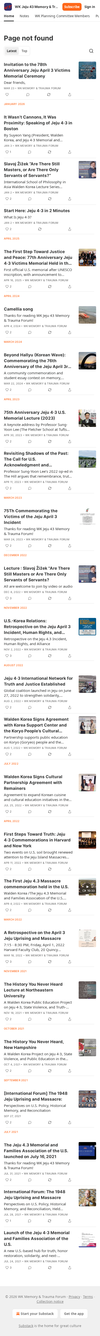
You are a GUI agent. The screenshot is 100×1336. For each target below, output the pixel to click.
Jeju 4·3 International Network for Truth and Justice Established (38, 681)
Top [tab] (24, 51)
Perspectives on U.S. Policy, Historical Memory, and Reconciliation (35, 1108)
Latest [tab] (12, 51)
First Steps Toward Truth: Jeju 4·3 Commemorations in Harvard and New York (37, 840)
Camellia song (18, 309)
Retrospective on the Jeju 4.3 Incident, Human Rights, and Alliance (35, 641)
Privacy (74, 1296)
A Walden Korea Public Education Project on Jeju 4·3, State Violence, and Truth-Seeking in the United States (38, 1004)
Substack (26, 1325)
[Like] (7, 94)
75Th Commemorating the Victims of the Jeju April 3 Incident (31, 516)
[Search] (91, 51)
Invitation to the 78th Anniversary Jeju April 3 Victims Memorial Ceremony (37, 70)
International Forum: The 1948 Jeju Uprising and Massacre (34, 1194)
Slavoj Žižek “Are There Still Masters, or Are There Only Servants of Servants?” (32, 169)
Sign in (89, 7)
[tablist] (17, 51)
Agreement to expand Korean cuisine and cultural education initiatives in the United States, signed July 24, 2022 (36, 797)
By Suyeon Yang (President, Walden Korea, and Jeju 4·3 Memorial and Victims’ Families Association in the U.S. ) (38, 137)
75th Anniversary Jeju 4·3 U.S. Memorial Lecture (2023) (35, 415)
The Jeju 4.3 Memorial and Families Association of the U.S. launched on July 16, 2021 (36, 1151)
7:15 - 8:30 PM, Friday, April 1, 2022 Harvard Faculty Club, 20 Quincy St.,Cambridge (34, 947)
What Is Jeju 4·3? (18, 217)
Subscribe (72, 7)
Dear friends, (14, 82)
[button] (9, 16)
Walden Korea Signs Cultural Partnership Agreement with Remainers (33, 782)
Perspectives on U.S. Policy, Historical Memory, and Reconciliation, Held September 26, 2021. (35, 1206)
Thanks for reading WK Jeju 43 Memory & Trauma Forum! (37, 318)
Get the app (74, 1313)
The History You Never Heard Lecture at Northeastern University (33, 990)
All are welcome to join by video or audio (38, 586)
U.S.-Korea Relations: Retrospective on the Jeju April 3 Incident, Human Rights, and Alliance (37, 626)
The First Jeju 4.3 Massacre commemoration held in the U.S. (36, 884)
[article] (50, 79)
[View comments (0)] (28, 94)
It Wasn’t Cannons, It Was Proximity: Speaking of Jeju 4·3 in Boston (38, 123)
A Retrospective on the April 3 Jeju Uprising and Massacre (34, 935)
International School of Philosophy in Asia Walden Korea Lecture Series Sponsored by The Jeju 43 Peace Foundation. (35, 184)
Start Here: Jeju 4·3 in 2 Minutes (37, 210)
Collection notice (50, 1301)
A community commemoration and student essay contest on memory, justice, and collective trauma (33, 375)
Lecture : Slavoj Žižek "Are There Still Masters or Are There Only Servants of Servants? (37, 574)
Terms (88, 1296)
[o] (87, 887)
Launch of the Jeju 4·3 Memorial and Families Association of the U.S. (37, 1238)
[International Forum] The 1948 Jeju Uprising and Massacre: (35, 1096)
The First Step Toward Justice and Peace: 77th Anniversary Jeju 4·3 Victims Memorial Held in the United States (38, 257)
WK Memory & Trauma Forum (39, 88)
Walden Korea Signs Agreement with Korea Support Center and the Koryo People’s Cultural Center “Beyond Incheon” (36, 725)
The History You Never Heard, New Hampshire (34, 1044)
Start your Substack (37, 1313)
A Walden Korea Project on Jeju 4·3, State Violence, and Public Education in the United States (38, 1056)
